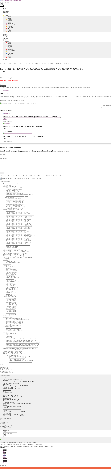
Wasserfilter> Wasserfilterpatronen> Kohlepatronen (18, 341)
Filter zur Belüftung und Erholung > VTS (16, 243)
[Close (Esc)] (5, 465)
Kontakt (5, 14)
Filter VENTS (19, 87)
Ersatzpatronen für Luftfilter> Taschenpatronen (17, 196)
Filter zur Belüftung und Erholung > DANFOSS (17, 216)
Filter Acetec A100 (10, 269)
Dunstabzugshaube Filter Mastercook (15, 204)
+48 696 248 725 (6, 371)
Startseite (5, 8)
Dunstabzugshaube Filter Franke (14, 202)
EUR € (4, 456)
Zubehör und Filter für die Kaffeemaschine (13, 353)
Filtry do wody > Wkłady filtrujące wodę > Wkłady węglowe (17, 257)
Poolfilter (8, 337)
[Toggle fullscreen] (2, 465)
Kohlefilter (5, 260)
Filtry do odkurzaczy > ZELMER (11, 249)
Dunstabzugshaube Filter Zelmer (14, 208)
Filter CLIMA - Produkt (11, 277)
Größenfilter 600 (10, 309)
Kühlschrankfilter (7, 264)
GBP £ (4, 453)
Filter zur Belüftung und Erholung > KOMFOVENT (18, 227)
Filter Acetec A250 (10, 272)
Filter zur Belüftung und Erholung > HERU (16, 220)
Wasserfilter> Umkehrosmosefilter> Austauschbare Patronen (20, 339)
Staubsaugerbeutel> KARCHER (14, 324)
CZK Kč (5, 459)
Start (1, 63)
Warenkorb (5, 12)
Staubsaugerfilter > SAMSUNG (13, 329)
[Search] (1, 4)
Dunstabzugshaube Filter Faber (13, 201)
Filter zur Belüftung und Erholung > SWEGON (17, 232)
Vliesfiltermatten (10, 333)
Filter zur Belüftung (28, 87)
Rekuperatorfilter (24, 63)
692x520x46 (12, 310)
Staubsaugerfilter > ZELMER (13, 330)
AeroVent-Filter (10, 266)
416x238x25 (12, 303)
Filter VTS (8, 291)
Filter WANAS (9, 292)
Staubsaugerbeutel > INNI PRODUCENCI (16, 319)
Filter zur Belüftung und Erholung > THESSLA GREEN (19, 235)
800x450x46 (12, 314)
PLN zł (4, 450)
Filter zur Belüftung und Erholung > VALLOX (17, 236)
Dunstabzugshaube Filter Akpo (13, 198)
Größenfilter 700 (10, 311)
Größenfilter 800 (10, 313)
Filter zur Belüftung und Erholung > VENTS (61, 87)
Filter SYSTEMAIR (11, 287)
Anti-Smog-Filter (7, 185)
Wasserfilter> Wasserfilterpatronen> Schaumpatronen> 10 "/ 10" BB (22, 343)
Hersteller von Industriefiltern (13, 189)
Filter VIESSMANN (11, 290)
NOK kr (5, 461)
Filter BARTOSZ (10, 275)
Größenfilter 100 (10, 298)
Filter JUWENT (10, 279)
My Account (6, 430)
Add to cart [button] (9, 121)
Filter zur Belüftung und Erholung (11, 63)
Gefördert (5, 258)
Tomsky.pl (34, 442)
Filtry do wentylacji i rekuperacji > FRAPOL (13, 250)
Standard (5, 315)
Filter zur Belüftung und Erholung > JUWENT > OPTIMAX (20, 224)
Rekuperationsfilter (77, 87)
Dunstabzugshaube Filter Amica (13, 200)
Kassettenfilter (9, 295)
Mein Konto (6, 11)
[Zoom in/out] (0, 465)
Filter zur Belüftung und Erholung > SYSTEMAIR (18, 234)
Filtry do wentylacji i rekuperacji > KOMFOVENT (15, 251)
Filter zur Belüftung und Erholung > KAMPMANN (18, 226)
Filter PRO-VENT (10, 284)
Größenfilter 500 (10, 306)
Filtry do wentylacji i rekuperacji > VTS (12, 255)
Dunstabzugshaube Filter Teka (13, 205)
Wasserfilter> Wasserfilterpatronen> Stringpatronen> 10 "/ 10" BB (22, 345)
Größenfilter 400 (10, 302)
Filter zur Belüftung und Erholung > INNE (16, 221)
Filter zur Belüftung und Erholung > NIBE (16, 230)
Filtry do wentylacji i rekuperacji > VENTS (13, 254)
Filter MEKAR (9, 283)
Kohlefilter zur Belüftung (12, 262)
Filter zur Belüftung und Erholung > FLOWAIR (17, 219)
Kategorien (5, 9)
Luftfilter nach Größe (8, 296)
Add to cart (3, 86)
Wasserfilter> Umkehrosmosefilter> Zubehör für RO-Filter (20, 340)
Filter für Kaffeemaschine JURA (17, 358)
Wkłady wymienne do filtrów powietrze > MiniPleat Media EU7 (18, 348)
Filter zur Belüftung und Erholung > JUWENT (17, 223)
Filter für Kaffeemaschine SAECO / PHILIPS (20, 360)
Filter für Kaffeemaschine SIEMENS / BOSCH (20, 362)
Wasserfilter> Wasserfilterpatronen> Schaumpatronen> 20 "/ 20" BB (22, 344)
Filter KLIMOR (10, 280)
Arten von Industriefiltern (9, 186)
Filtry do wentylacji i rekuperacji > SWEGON (14, 253)
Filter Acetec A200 (10, 270)
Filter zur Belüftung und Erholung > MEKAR (17, 228)
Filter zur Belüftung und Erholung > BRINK (16, 213)
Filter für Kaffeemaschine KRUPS (17, 359)
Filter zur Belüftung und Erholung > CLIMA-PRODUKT (20, 215)
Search (4, 431)
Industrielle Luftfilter (11, 190)
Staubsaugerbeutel (7, 317)
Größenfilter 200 (10, 299)
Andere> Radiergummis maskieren (11, 183)
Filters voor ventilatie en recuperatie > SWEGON (18, 245)
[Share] (3, 465)
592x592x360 (12, 307)
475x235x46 (12, 304)
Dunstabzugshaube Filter (9, 197)
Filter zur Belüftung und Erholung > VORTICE (17, 242)
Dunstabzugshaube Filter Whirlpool (14, 207)
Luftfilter (5, 265)
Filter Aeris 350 (9, 273)
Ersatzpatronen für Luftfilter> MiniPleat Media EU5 (18, 194)
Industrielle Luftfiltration (12, 192)
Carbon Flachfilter (10, 261)
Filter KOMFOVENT (11, 281)
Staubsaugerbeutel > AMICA (13, 318)
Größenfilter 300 (10, 300)
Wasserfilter (6, 334)
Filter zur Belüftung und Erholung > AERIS (16, 212)
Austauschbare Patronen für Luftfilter (12, 193)
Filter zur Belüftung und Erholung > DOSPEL (17, 217)
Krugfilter (8, 336)
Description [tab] (6, 90)
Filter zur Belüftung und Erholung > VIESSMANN (18, 241)
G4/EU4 (8, 294)
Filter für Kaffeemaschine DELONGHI (18, 356)
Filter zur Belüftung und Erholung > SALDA (17, 231)
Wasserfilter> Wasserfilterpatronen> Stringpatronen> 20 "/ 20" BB (22, 347)
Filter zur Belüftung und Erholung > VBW (16, 238)
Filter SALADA (10, 285)
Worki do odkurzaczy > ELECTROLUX (13, 349)
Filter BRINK (9, 276)
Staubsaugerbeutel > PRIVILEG (14, 321)
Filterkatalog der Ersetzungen (13, 187)
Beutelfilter (8, 268)
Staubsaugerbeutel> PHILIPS (13, 325)
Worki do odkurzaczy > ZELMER (11, 352)
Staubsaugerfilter (7, 326)
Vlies (4, 332)
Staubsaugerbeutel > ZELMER (13, 322)
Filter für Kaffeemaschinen (12, 355)
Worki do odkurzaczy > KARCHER (12, 351)
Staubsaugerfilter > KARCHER (13, 328)
